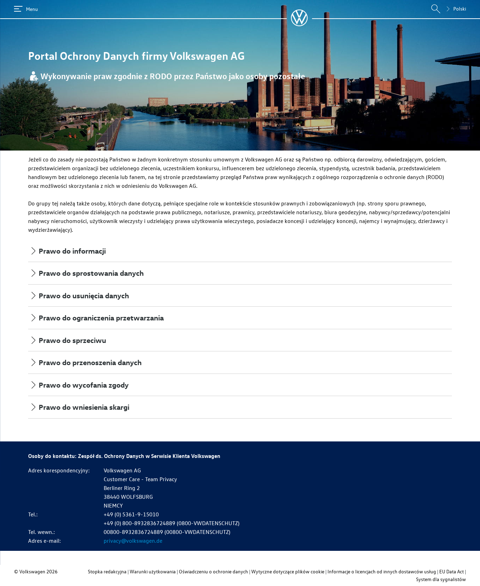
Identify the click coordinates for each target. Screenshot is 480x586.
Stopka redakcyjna (107, 571)
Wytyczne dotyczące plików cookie (287, 571)
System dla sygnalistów (441, 579)
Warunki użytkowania (153, 571)
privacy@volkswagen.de (133, 540)
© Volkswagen (30, 571)
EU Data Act (451, 571)
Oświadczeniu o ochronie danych (213, 571)
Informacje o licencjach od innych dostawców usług (381, 571)
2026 (52, 571)
